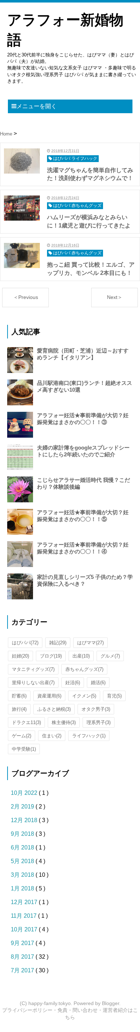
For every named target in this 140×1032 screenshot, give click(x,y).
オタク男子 (95, 709)
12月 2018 (25, 820)
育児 (114, 696)
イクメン (84, 696)
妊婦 (20, 656)
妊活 (72, 682)
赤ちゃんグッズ (84, 669)
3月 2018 (23, 875)
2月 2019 (23, 806)
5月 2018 (23, 861)
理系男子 (99, 722)
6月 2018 (23, 847)
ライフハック (89, 735)
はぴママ (90, 642)
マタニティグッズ (33, 669)
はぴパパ (25, 642)
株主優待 (64, 722)
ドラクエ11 (26, 722)
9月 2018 (23, 834)
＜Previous (25, 297)
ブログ (51, 656)
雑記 (57, 642)
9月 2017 (23, 943)
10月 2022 (25, 793)
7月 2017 (23, 970)
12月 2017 (25, 902)
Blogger (110, 1003)
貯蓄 (19, 696)
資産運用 (49, 696)
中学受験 (24, 749)
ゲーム (21, 735)
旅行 (19, 709)
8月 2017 (23, 957)
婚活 (98, 682)
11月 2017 (24, 916)
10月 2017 (25, 929)
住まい (51, 735)
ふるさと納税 (54, 709)
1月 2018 (23, 888)
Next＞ (114, 297)
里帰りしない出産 (33, 682)
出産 (81, 656)
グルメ (110, 656)
